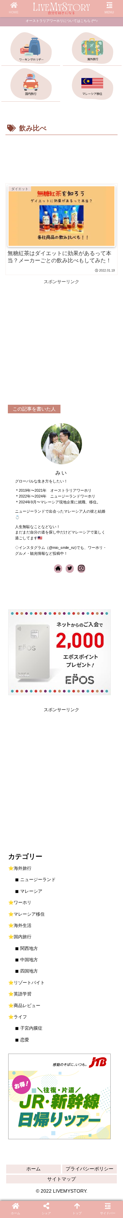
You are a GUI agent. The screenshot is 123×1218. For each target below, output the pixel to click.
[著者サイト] (58, 568)
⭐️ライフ (17, 1016)
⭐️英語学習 (19, 993)
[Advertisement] (61, 158)
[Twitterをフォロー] (70, 568)
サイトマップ (61, 1179)
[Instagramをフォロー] (81, 568)
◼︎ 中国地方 (26, 959)
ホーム (33, 1168)
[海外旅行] (92, 49)
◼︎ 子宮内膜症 (28, 1028)
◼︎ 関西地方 (26, 948)
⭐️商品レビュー (24, 1005)
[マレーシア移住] (92, 85)
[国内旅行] (30, 85)
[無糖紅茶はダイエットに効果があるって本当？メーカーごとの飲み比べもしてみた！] (44, 908)
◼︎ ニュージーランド (35, 879)
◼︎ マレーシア (28, 891)
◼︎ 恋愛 (22, 1039)
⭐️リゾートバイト (26, 982)
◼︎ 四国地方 (26, 971)
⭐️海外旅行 (19, 868)
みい (61, 473)
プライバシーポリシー (89, 1168)
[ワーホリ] (30, 49)
